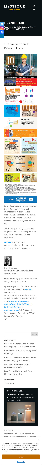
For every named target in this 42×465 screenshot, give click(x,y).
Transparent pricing (14, 394)
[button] (39, 440)
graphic (28, 289)
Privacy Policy (21, 462)
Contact (7, 242)
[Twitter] (2, 24)
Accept (21, 457)
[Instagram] (2, 28)
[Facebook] (2, 32)
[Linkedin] (2, 36)
